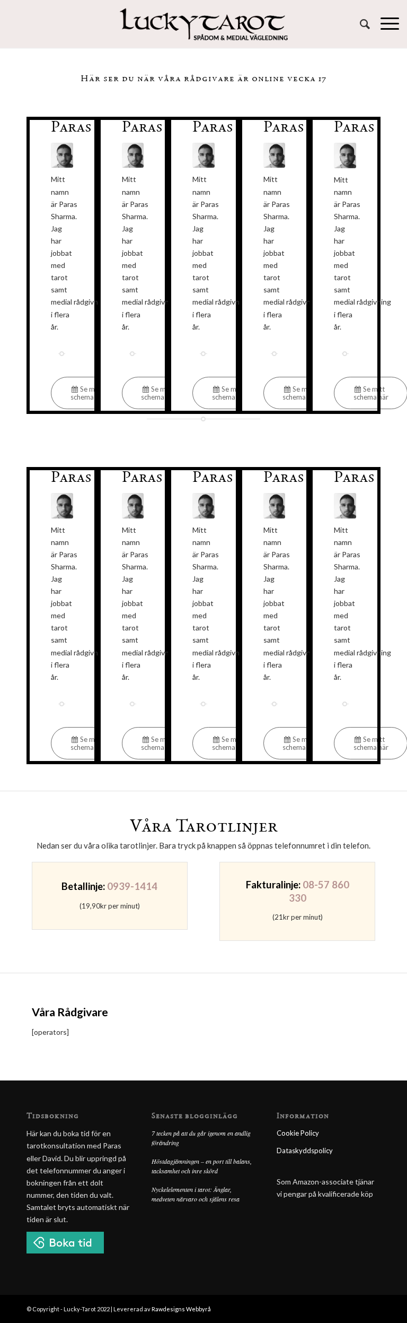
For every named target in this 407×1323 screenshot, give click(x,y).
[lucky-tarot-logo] (204, 24)
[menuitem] (359, 24)
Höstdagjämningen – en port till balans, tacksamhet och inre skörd (202, 1166)
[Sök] (359, 24)
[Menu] (384, 24)
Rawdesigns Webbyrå (181, 1308)
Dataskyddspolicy (305, 1150)
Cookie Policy (298, 1133)
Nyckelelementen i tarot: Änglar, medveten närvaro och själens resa (196, 1194)
